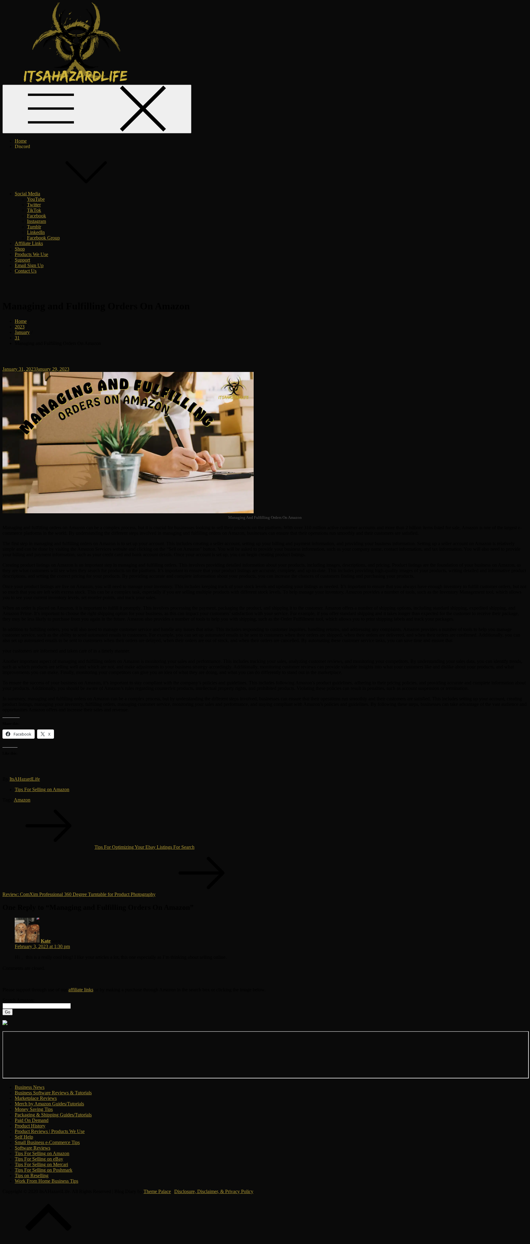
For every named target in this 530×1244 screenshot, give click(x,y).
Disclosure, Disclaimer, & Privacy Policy (213, 1191)
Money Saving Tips (34, 1109)
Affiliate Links (29, 243)
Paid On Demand (31, 1120)
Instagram (36, 221)
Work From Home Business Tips (46, 1181)
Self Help (24, 1136)
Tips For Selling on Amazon (42, 789)
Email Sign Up (29, 265)
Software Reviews (32, 1147)
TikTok (34, 210)
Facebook (36, 215)
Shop (20, 248)
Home (21, 141)
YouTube (36, 199)
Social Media (27, 193)
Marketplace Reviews (36, 1098)
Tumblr (34, 226)
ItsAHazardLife (25, 779)
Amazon (22, 799)
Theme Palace (157, 1191)
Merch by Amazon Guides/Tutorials (49, 1103)
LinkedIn (36, 232)
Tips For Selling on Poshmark (43, 1170)
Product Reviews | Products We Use (50, 1131)
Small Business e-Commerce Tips (47, 1142)
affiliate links (80, 989)
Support (22, 259)
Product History (30, 1125)
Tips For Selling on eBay (39, 1159)
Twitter (34, 204)
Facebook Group (43, 237)
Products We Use (31, 254)
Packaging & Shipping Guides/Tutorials (53, 1114)
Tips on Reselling (31, 1175)
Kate (46, 941)
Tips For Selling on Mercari (41, 1164)
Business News (29, 1087)
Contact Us (25, 271)
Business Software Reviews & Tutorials (53, 1092)
